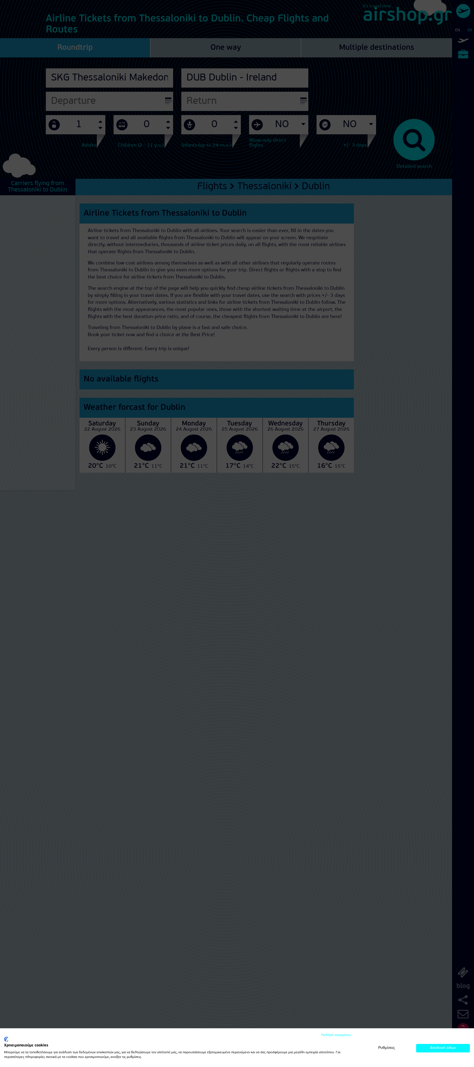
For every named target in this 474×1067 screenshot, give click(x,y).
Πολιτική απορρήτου (336, 1035)
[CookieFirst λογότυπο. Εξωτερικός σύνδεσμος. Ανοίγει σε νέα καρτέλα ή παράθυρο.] (6, 1039)
